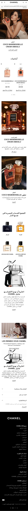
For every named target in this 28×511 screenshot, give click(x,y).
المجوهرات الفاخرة (21, 435)
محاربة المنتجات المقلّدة (20, 492)
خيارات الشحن (23, 458)
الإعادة (25, 463)
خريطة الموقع (23, 449)
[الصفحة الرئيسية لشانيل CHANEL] (14, 419)
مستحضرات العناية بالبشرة (19, 447)
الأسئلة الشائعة (23, 467)
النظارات (24, 440)
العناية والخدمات (22, 465)
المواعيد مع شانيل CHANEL (19, 476)
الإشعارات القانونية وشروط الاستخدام (16, 485)
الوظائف (24, 483)
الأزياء (25, 430)
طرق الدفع (24, 456)
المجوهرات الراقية (22, 433)
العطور (25, 442)
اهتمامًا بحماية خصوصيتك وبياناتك (18, 488)
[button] (14, 389)
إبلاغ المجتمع (23, 490)
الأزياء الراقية (23, 428)
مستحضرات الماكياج (21, 444)
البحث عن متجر (22, 474)
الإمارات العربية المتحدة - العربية (8, 504)
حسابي (25, 460)
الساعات (24, 437)
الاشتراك (24, 407)
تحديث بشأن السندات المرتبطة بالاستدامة (15, 494)
